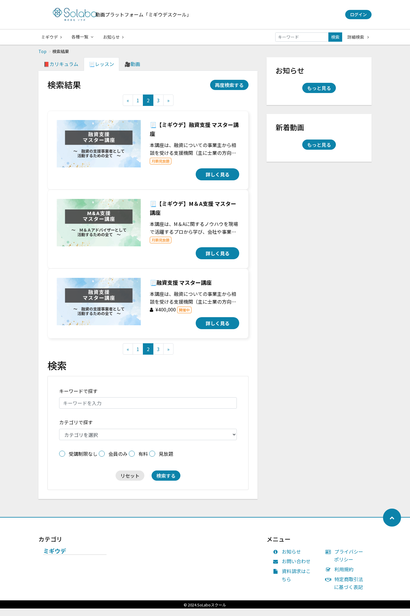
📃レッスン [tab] (101, 64)
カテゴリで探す (76, 422)
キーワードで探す (78, 391)
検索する (166, 475)
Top (42, 51)
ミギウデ (49, 37)
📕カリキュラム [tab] (61, 64)
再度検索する (229, 85)
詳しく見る (218, 174)
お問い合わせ (296, 561)
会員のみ (118, 453)
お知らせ (111, 37)
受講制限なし (83, 453)
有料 (143, 453)
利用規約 (344, 569)
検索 (335, 37)
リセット (130, 475)
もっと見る (319, 88)
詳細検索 (356, 37)
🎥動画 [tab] (132, 64)
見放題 (166, 453)
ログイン (358, 14)
